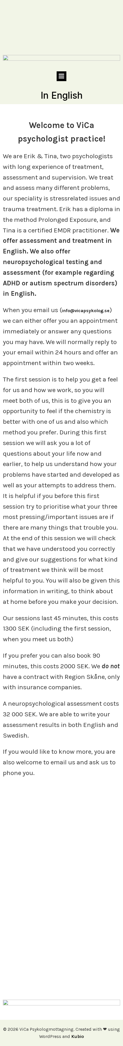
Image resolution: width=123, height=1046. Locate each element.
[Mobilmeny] (61, 76)
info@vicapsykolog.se (86, 310)
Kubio (77, 1036)
